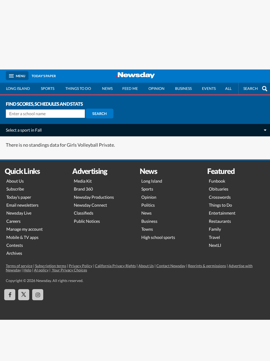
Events (209, 88)
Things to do (78, 88)
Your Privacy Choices (69, 270)
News (107, 88)
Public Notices (87, 221)
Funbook (217, 180)
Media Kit (83, 180)
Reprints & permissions (207, 265)
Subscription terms (50, 265)
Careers (13, 221)
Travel (214, 237)
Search (99, 113)
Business (183, 88)
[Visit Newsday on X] (23, 294)
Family (215, 229)
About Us (15, 180)
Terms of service (19, 265)
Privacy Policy (80, 265)
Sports (47, 88)
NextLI (215, 245)
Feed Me (130, 88)
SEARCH (250, 88)
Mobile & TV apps (22, 237)
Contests (14, 245)
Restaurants (220, 221)
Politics (148, 204)
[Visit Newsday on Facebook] (9, 294)
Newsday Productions (94, 197)
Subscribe (15, 188)
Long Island (18, 88)
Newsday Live (18, 212)
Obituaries (218, 188)
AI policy (41, 270)
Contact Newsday (170, 265)
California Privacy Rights (115, 265)
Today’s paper (18, 197)
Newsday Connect (90, 204)
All (228, 88)
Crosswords (220, 197)
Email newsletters (22, 204)
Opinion (156, 88)
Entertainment (222, 212)
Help (27, 270)
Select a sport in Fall (24, 129)
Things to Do (220, 204)
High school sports (158, 237)
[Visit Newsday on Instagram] (37, 294)
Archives (14, 253)
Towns (147, 229)
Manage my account (24, 229)
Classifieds (83, 212)
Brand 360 (83, 188)
